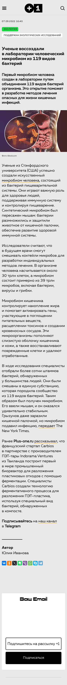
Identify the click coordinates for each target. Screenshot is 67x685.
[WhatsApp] (30, 563)
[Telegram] (40, 563)
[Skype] (35, 563)
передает (46, 426)
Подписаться (33, 657)
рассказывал (45, 441)
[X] (14, 563)
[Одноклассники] (9, 563)
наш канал (47, 521)
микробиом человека (20, 180)
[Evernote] (19, 563)
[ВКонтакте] (4, 563)
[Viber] (25, 563)
